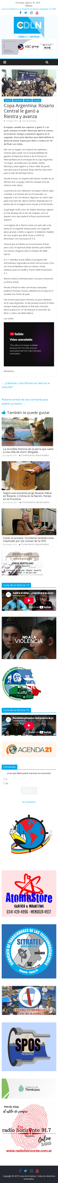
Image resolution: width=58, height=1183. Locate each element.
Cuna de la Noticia (29, 121)
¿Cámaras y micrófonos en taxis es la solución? (26, 385)
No (6, 783)
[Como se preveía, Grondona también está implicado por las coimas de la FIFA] (29, 510)
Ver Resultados (29, 802)
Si (6, 779)
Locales (37, 100)
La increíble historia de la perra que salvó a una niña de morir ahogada (28, 450)
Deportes (18, 100)
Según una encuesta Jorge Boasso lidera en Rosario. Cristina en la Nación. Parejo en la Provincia (27, 496)
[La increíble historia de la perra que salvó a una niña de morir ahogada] (27, 419)
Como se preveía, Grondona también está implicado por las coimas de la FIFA (28, 539)
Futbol (27, 100)
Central (8, 100)
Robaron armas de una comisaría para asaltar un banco (25, 401)
